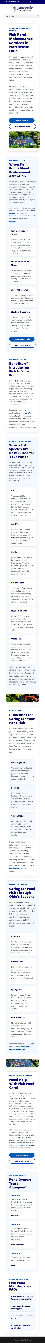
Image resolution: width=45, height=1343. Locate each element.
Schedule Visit (22, 120)
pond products (15, 868)
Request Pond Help (22, 339)
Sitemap (29, 1340)
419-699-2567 (12, 2)
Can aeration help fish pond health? (20, 1326)
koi (16, 381)
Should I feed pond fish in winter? (22, 1317)
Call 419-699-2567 (22, 126)
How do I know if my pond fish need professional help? (22, 1297)
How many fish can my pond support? (21, 1307)
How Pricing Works (23, 345)
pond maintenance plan (25, 1145)
